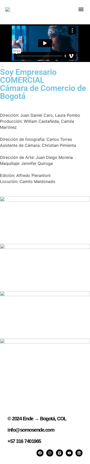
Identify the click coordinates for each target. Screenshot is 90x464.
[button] (81, 9)
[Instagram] (49, 452)
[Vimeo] (59, 452)
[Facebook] (40, 452)
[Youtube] (69, 452)
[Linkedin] (79, 452)
